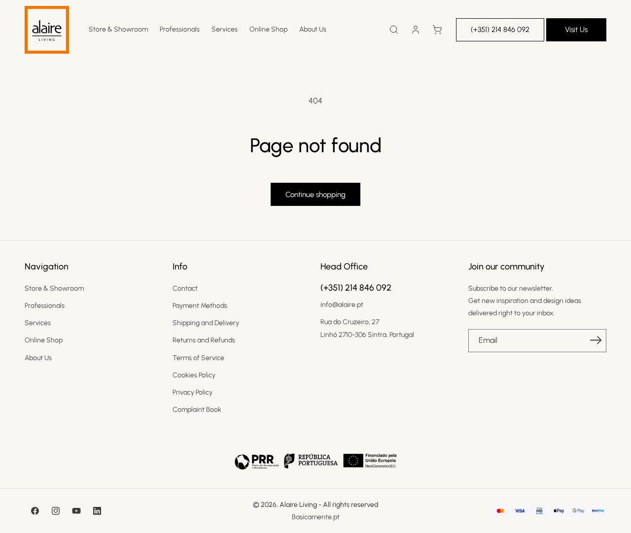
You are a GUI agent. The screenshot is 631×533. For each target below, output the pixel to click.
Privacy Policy (192, 392)
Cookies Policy (194, 375)
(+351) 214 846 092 (500, 29)
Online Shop (44, 340)
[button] (394, 29)
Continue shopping (315, 194)
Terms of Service (198, 358)
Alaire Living (298, 504)
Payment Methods (200, 305)
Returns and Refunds (204, 340)
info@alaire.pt (341, 304)
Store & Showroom (54, 288)
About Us (38, 358)
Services (38, 323)
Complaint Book (197, 409)
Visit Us (576, 29)
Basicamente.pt (316, 517)
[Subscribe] (595, 340)
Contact (185, 288)
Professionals (45, 305)
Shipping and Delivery (206, 323)
